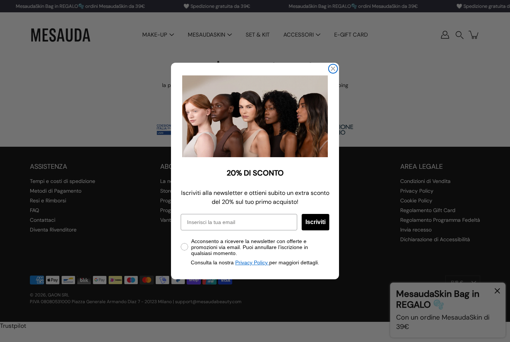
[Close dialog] (333, 68)
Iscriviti (315, 222)
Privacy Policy (252, 262)
